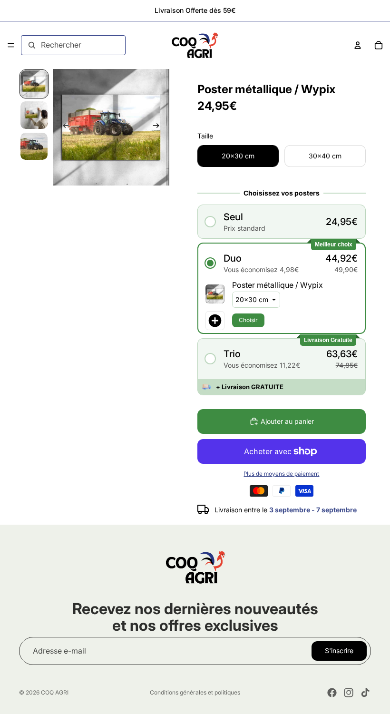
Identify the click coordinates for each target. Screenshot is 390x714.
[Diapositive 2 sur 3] (34, 114)
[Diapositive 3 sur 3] (34, 146)
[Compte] (357, 45)
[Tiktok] (365, 692)
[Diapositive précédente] (63, 127)
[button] (281, 221)
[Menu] (11, 45)
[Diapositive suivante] (158, 127)
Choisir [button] (248, 319)
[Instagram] (348, 692)
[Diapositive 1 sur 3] (34, 84)
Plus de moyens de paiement (281, 473)
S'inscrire (339, 651)
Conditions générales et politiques (195, 692)
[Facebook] (332, 692)
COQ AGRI (54, 692)
